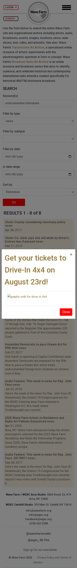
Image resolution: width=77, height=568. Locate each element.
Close (66, 312)
